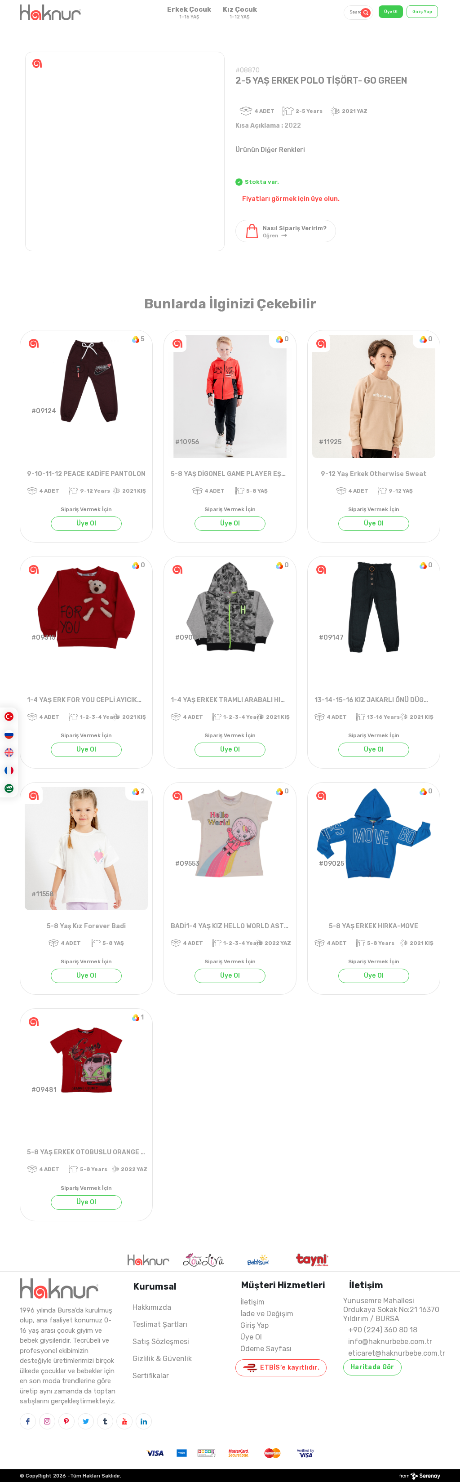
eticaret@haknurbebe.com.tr (396, 1353)
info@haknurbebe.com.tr (390, 1341)
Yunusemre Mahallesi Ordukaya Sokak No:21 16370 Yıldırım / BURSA (391, 1309)
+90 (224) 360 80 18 (382, 1330)
